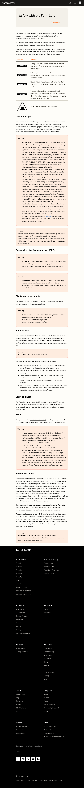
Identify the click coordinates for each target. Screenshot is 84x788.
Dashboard (47, 613)
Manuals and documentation (26, 45)
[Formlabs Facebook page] (18, 759)
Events (18, 704)
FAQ (61, 780)
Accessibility (20, 733)
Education (47, 669)
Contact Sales (49, 730)
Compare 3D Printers (23, 594)
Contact (46, 711)
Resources (19, 701)
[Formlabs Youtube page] (33, 759)
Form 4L (19, 570)
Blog (17, 698)
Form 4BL (19, 573)
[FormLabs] (8, 3)
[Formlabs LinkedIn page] (38, 759)
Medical (18, 626)
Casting (18, 630)
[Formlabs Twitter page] (23, 759)
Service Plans (20, 648)
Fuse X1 (18, 580)
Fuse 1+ (18, 584)
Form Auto (19, 577)
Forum (18, 711)
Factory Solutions (22, 652)
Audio (45, 679)
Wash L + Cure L (49, 567)
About (46, 694)
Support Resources (22, 726)
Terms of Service (32, 780)
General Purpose (21, 616)
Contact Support (22, 730)
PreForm (47, 609)
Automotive (48, 655)
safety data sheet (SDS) (38, 420)
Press (46, 701)
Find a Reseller (49, 733)
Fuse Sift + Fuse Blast (51, 570)
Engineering (20, 619)
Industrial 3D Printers (23, 591)
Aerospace (47, 658)
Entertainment (49, 672)
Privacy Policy (20, 780)
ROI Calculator (21, 708)
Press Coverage (49, 704)
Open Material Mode (23, 633)
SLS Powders (20, 613)
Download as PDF (57, 22)
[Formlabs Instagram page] (28, 759)
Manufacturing (49, 652)
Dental (18, 623)
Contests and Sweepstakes (48, 780)
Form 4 (18, 563)
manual (30, 49)
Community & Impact (51, 708)
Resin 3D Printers (22, 587)
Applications (20, 694)
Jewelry (46, 676)
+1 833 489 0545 (50, 726)
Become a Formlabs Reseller (54, 737)
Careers (46, 698)
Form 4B (19, 567)
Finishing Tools (49, 573)
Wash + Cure (48, 563)
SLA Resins (20, 609)
